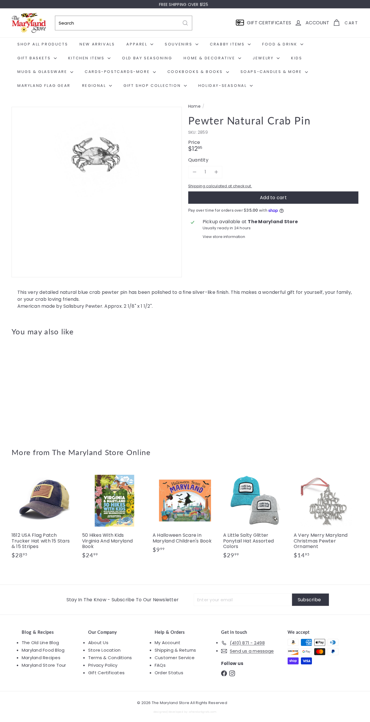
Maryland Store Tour (44, 665)
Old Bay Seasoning (147, 58)
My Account (167, 642)
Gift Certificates (106, 673)
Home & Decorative (210, 58)
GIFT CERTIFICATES (269, 22)
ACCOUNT (317, 22)
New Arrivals (97, 44)
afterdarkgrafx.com (203, 712)
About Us (98, 642)
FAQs (160, 665)
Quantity (198, 160)
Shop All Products (42, 44)
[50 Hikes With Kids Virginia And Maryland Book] (114, 516)
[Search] (185, 23)
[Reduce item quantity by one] (194, 172)
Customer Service (175, 658)
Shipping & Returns (175, 650)
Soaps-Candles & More (272, 71)
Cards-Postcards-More (118, 71)
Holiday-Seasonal (223, 85)
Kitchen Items (87, 58)
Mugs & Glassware (43, 71)
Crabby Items (228, 44)
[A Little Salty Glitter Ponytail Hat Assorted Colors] (255, 516)
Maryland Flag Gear (44, 85)
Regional (95, 85)
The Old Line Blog (40, 642)
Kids (296, 58)
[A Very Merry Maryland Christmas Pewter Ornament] (326, 516)
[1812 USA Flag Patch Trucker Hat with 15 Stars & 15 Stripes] (44, 516)
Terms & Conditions (110, 658)
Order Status (169, 673)
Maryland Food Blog (43, 650)
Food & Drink (280, 44)
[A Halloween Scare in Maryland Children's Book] (185, 513)
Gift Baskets (34, 58)
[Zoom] (97, 192)
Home (194, 106)
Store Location (104, 650)
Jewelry (264, 58)
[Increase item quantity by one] (216, 172)
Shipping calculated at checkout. (220, 186)
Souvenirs (179, 44)
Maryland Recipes (41, 658)
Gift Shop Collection (152, 85)
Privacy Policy (102, 665)
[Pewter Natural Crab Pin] (38, 387)
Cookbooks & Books (196, 71)
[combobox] (123, 23)
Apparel (137, 44)
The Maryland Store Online (101, 452)
